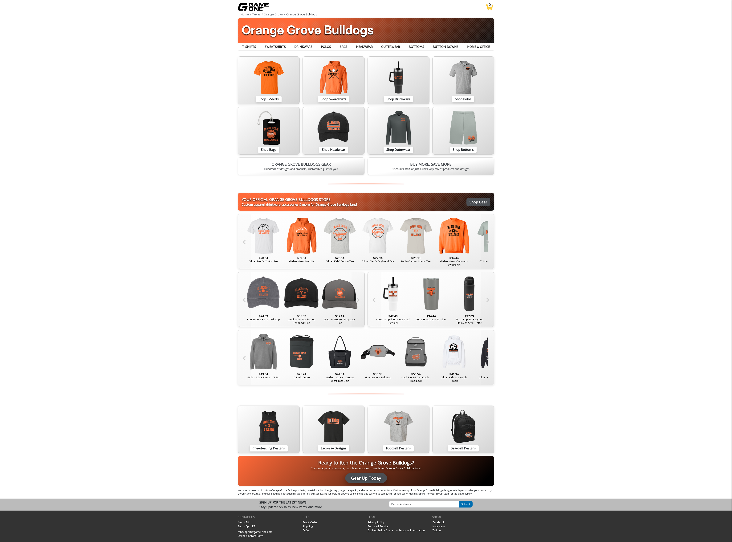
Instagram (438, 526)
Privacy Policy (376, 522)
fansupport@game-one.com (255, 532)
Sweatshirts (275, 47)
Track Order (310, 522)
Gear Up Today (366, 478)
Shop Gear (478, 202)
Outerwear (390, 47)
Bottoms (416, 47)
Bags (343, 47)
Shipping (308, 526)
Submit (465, 504)
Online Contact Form (250, 536)
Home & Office (478, 47)
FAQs (306, 530)
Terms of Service (378, 526)
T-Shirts (249, 47)
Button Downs (445, 47)
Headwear (364, 47)
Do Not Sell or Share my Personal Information (396, 530)
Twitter (436, 530)
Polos (326, 47)
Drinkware (303, 47)
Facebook (438, 522)
